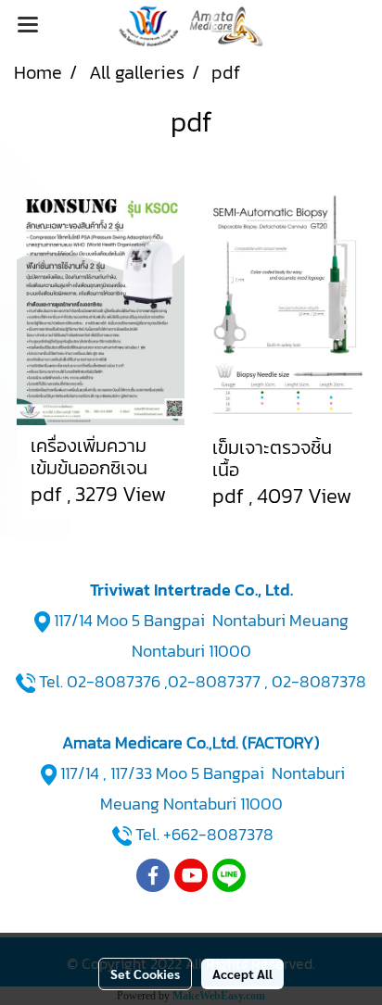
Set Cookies (145, 973)
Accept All (242, 973)
